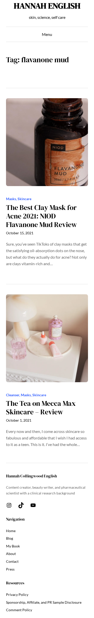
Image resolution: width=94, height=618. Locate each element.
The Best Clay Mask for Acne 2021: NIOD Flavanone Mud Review (41, 216)
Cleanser (12, 395)
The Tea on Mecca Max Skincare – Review (41, 407)
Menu (47, 34)
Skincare (24, 199)
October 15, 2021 (19, 233)
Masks (11, 199)
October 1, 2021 (18, 420)
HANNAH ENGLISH (47, 5)
